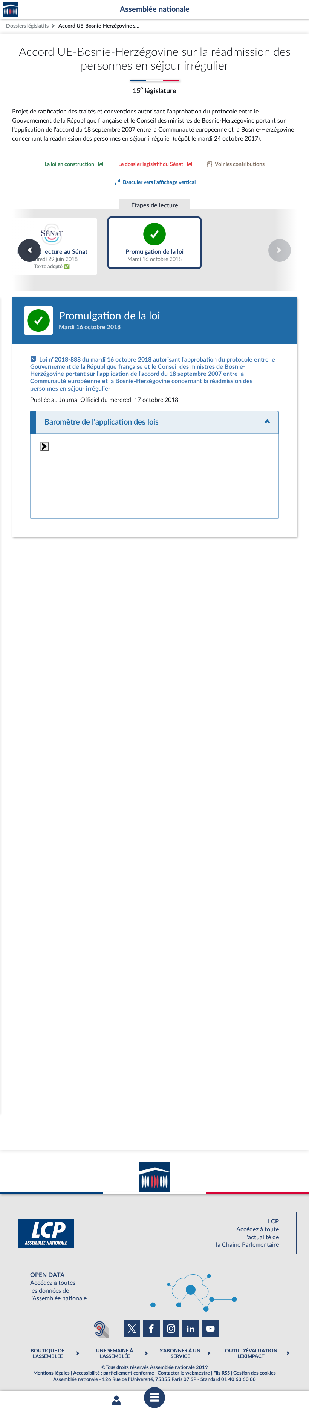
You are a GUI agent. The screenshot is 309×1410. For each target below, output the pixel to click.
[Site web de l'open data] (154, 1287)
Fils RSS (221, 1373)
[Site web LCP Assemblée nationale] (154, 1233)
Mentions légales (51, 1373)
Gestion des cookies (254, 1373)
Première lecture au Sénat (52, 247)
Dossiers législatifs (27, 26)
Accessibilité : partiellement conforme (113, 1373)
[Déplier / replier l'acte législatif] (154, 422)
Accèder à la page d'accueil (10, 9)
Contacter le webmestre (184, 1373)
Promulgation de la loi (155, 243)
